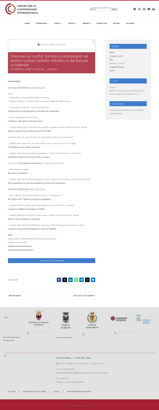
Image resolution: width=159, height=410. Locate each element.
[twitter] (139, 9)
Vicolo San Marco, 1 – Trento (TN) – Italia (73, 358)
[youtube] (149, 9)
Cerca (114, 9)
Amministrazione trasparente (79, 391)
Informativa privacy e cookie (34, 391)
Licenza (56, 391)
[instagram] (144, 9)
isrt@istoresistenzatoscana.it (20, 246)
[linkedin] (153, 9)
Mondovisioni (15, 295)
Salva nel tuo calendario (52, 260)
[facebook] (134, 9)
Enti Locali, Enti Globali (83, 295)
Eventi (112, 70)
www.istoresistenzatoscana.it (20, 250)
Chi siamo (11, 391)
